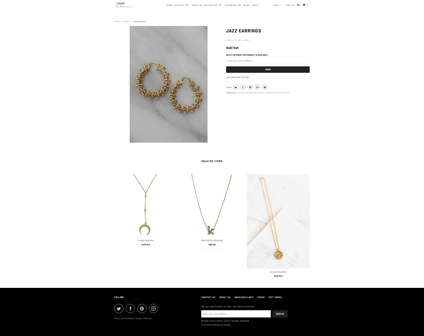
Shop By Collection (205, 5)
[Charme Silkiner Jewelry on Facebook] (131, 308)
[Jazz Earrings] (168, 84)
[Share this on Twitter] (235, 87)
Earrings (241, 92)
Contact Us (208, 297)
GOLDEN (249, 92)
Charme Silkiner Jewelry (237, 40)
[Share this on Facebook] (242, 87)
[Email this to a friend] (264, 87)
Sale (255, 5)
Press (261, 297)
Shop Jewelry (176, 5)
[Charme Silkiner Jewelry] (131, 5)
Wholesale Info (243, 297)
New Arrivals (259, 92)
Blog (247, 5)
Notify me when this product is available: (247, 55)
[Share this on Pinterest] (250, 87)
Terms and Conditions (124, 318)
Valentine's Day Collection (278, 92)
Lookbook (231, 5)
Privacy (139, 318)
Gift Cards (275, 297)
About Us (224, 297)
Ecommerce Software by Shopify (216, 325)
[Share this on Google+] (257, 87)
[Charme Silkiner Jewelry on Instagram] (154, 308)
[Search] (298, 5)
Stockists (148, 318)
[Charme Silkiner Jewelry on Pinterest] (142, 308)
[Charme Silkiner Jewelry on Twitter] (119, 308)
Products (127, 21)
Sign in (290, 5)
